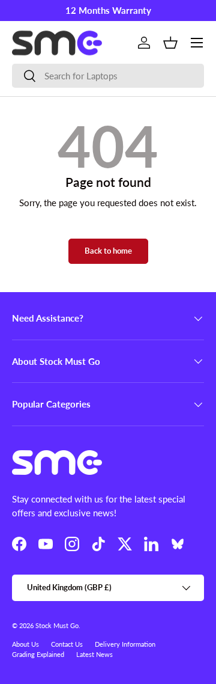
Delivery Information (125, 644)
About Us (25, 644)
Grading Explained (38, 654)
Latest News (94, 654)
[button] (170, 42)
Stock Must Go (57, 625)
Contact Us (67, 644)
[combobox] (108, 76)
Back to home (108, 250)
